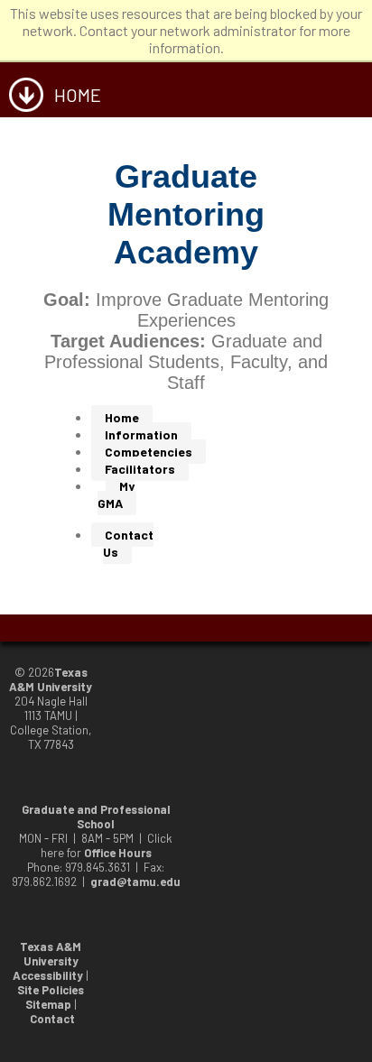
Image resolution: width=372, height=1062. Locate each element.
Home (122, 417)
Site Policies (50, 990)
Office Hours (118, 852)
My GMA (116, 494)
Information (141, 434)
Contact (52, 1018)
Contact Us (128, 543)
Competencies (148, 451)
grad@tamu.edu (135, 881)
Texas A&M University (50, 679)
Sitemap (48, 1004)
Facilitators (140, 468)
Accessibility (48, 975)
